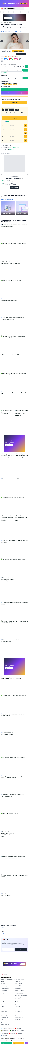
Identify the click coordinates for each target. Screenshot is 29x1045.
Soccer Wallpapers (19, 998)
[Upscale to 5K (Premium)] (25, 136)
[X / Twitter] (7, 59)
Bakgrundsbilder (5, 1030)
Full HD (5, 83)
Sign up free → (21, 949)
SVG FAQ (3, 1020)
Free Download (15, 89)
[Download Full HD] (25, 129)
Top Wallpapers (4, 990)
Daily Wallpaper (4, 991)
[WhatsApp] (12, 59)
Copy (26, 66)
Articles (2, 993)
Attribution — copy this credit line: (8, 64)
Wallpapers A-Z (18, 1003)
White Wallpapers (18, 985)
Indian (21, 31)
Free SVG (3, 1008)
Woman (2, 31)
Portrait (12, 31)
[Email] (17, 59)
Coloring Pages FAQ (5, 1024)
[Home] (1, 22)
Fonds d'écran (5, 1033)
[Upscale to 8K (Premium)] (25, 140)
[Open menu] (26, 8)
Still (18, 31)
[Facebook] (5, 59)
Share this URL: (4, 75)
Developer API (18, 1019)
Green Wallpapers (18, 983)
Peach (9, 31)
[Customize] (26, 1043)
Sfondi (22, 1030)
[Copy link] (20, 59)
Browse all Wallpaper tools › (7, 199)
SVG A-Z (17, 1008)
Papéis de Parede (15, 1030)
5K (13, 83)
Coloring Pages (4, 1011)
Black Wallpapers (18, 997)
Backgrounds (3, 1004)
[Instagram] (15, 59)
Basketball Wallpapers (19, 990)
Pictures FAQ (3, 1019)
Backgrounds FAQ (4, 1017)
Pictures (2, 1006)
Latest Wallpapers (5, 988)
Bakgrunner (19, 1033)
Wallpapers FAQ (4, 1015)
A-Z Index (3, 983)
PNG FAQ (3, 1022)
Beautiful (11, 22)
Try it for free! (14, 102)
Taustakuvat (5, 1035)
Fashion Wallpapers (19, 993)
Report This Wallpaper (6, 153)
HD (1, 83)
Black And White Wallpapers (21, 995)
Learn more (8, 949)
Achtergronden (16, 1031)
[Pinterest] (10, 59)
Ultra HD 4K (10, 83)
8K (16, 83)
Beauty (2, 933)
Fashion (2, 927)
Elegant (15, 31)
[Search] (23, 8)
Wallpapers (6, 22)
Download (14, 118)
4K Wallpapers (18, 988)
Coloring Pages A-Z (19, 1011)
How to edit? (11, 149)
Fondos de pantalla (6, 1031)
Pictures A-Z (17, 1006)
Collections (3, 985)
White (6, 31)
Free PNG (3, 1009)
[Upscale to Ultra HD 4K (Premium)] (25, 133)
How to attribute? (4, 72)
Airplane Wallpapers (19, 986)
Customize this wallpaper (15, 92)
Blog (16, 1015)
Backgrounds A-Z (18, 1004)
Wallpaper (19, 1028)
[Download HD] (25, 125)
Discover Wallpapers (5, 986)
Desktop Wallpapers (19, 991)
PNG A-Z (17, 1009)
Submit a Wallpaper (19, 1017)
